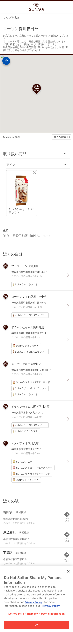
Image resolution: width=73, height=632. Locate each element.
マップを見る (11, 17)
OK (36, 624)
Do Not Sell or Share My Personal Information (36, 613)
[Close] (68, 571)
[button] (36, 153)
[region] (36, 599)
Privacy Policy (33, 602)
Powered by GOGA (11, 137)
